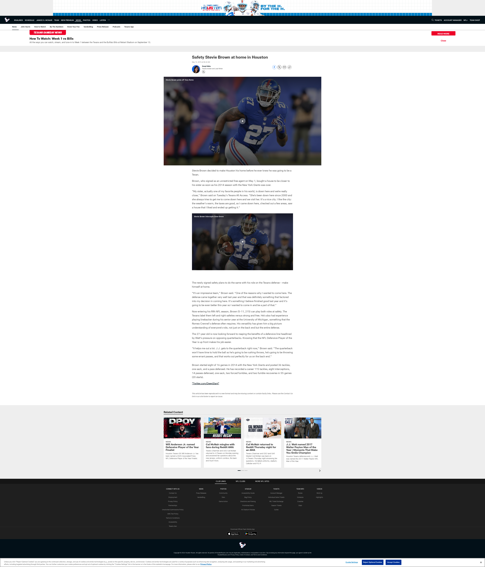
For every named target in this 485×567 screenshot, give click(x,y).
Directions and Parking (248, 501)
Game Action (223, 501)
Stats (300, 505)
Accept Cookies (393, 562)
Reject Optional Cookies (372, 562)
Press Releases (201, 493)
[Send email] (284, 68)
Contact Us (173, 493)
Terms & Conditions (173, 518)
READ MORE (443, 33)
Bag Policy (248, 497)
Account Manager (276, 493)
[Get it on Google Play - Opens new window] (251, 535)
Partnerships (172, 505)
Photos (223, 489)
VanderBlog (201, 497)
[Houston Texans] (242, 545)
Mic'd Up (319, 493)
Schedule (300, 497)
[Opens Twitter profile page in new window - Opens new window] (203, 71)
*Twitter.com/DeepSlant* (205, 383)
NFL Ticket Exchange (276, 501)
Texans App (173, 526)
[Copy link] (289, 67)
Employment (172, 497)
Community (223, 493)
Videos (319, 489)
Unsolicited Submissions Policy (173, 509)
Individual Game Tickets (276, 497)
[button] (242, 121)
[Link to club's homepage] (7, 20)
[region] (242, 562)
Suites (276, 509)
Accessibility (173, 522)
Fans (223, 497)
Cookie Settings (352, 562)
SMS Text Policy (172, 514)
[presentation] (320, 471)
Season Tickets (276, 505)
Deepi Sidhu (206, 66)
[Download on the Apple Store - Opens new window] (233, 534)
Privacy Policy (173, 501)
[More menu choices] (109, 20)
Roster (300, 493)
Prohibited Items (248, 505)
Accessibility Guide (248, 493)
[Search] (433, 20)
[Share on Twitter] (279, 68)
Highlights (319, 497)
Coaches (300, 501)
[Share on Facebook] (274, 68)
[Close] (443, 40)
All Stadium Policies (248, 509)
